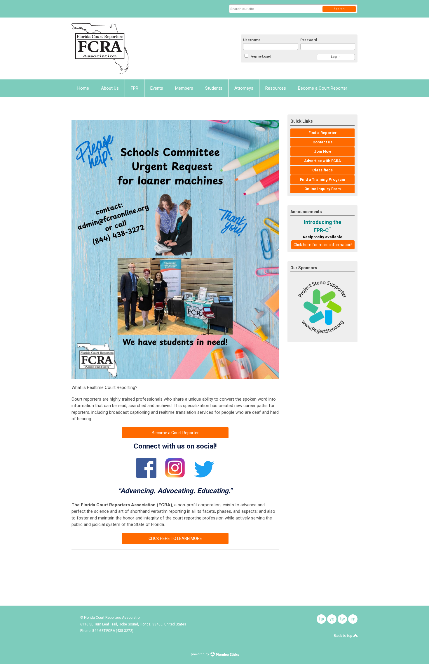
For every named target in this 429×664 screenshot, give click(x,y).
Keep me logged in (262, 56)
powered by (200, 654)
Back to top (343, 636)
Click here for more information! (323, 244)
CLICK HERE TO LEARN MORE (175, 538)
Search (339, 9)
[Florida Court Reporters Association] (129, 48)
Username (252, 40)
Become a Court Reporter (175, 432)
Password (308, 40)
